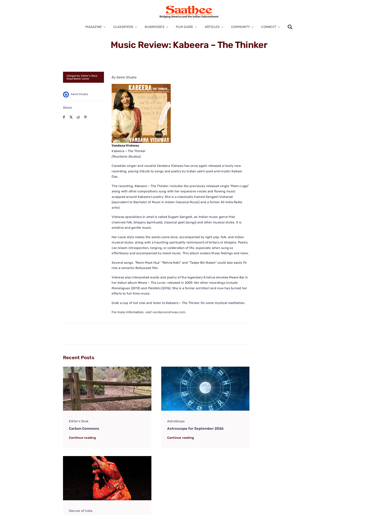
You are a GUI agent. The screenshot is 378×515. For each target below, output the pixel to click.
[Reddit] (78, 117)
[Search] (290, 27)
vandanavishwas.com (168, 312)
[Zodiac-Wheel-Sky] (205, 368)
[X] (71, 117)
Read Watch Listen (78, 78)
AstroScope (176, 421)
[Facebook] (64, 117)
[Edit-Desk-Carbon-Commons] (107, 368)
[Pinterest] (85, 117)
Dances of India (81, 511)
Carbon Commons (84, 428)
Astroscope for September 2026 (195, 428)
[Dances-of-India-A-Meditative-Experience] (107, 457)
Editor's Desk (89, 75)
